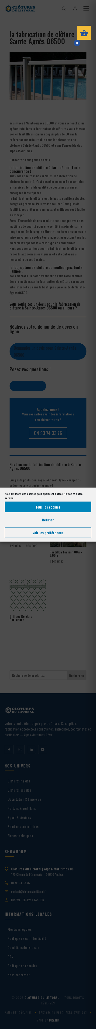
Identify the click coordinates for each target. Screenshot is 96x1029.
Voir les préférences (48, 532)
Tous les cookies (48, 506)
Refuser (48, 519)
